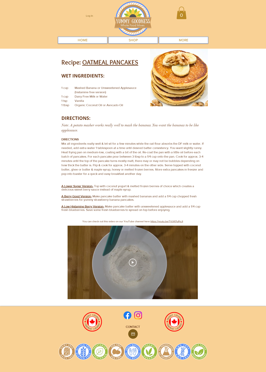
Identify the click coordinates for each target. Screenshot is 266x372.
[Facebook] (127, 315)
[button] (181, 13)
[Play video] (133, 262)
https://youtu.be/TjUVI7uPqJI (166, 221)
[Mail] (133, 334)
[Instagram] (138, 315)
